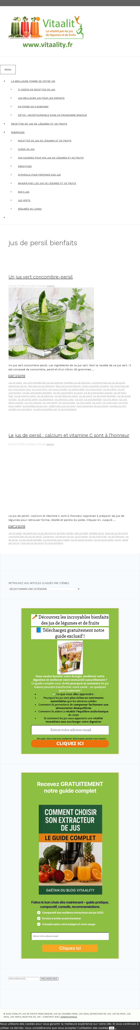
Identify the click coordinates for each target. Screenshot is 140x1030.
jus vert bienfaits (93, 399)
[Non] (115, 1028)
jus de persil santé (28, 399)
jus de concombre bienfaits (37, 392)
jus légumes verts (64, 399)
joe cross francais (119, 386)
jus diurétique (46, 399)
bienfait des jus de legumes (48, 382)
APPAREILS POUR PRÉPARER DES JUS (39, 175)
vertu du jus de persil (32, 543)
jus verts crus (110, 402)
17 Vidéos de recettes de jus (36, 89)
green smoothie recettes (95, 386)
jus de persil (85, 396)
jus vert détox (110, 399)
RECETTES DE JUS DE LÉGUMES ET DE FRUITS (39, 123)
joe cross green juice (20, 389)
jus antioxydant (76, 389)
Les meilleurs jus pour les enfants (41, 98)
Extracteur (48, 536)
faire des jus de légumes (41, 386)
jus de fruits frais (98, 536)
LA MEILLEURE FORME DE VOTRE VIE (33, 81)
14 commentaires (53, 543)
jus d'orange (81, 536)
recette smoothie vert (45, 409)
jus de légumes (45, 396)
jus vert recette (66, 402)
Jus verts (28, 382)
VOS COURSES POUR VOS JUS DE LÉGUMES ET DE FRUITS (51, 158)
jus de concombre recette (98, 392)
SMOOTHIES (25, 166)
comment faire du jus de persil (108, 382)
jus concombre (94, 389)
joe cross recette (57, 389)
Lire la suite (17, 376)
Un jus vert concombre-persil (41, 277)
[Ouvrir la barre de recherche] (4, 60)
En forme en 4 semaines (33, 106)
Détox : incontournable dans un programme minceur (52, 115)
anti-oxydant (81, 533)
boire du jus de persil (116, 533)
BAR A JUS (23, 192)
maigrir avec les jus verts (62, 406)
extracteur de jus (18, 386)
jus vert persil (50, 402)
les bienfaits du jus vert (34, 406)
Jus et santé (15, 382)
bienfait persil (96, 533)
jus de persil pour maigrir (56, 540)
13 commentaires (67, 409)
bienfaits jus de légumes (77, 382)
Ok (111, 1028)
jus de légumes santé (66, 396)
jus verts (96, 402)
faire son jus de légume (68, 386)
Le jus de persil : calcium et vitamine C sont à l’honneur (69, 435)
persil (118, 540)
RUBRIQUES (18, 132)
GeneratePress (68, 1017)
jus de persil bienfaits (104, 396)
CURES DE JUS (26, 149)
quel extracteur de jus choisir (92, 406)
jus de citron (110, 389)
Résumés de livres (30, 209)
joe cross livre (39, 389)
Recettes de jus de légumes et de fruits (44, 533)
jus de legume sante (25, 396)
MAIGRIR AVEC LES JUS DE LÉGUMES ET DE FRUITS (47, 183)
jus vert (79, 399)
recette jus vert (117, 406)
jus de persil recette (82, 540)
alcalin (69, 533)
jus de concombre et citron (68, 392)
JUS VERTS (24, 200)
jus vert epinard (33, 402)
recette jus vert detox (20, 409)
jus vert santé (83, 402)
